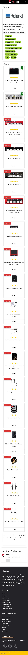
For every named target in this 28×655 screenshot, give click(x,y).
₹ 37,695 (14, 114)
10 (23, 535)
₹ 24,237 (14, 321)
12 (7, 537)
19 (14, 539)
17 (20, 537)
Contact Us (4, 594)
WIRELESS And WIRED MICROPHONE (13, 48)
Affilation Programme (7, 608)
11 (4, 537)
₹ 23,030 (14, 477)
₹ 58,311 (14, 88)
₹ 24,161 (14, 399)
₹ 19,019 (14, 244)
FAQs (3, 629)
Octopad (13, 57)
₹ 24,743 (14, 295)
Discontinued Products (7, 606)
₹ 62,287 (14, 269)
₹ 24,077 (14, 373)
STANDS (7, 57)
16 (18, 537)
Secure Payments (6, 617)
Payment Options (6, 600)
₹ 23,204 (14, 425)
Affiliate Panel (5, 631)
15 (15, 537)
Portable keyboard (10, 39)
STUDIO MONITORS (9, 42)
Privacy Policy (5, 596)
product (18, 42)
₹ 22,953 (14, 529)
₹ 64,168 (14, 192)
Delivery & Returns (6, 604)
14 (12, 537)
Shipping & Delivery (6, 619)
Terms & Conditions (6, 621)
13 (10, 537)
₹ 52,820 (14, 140)
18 (23, 537)
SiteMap (4, 627)
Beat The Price (5, 598)
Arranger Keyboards (10, 45)
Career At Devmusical (7, 602)
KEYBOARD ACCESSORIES (11, 54)
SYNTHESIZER (8, 36)
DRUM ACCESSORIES (10, 51)
